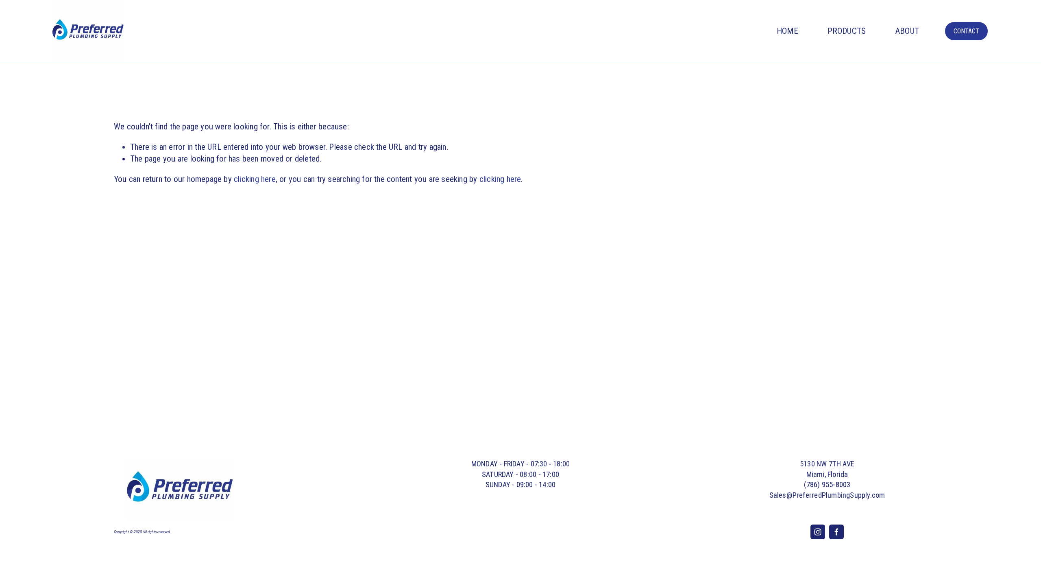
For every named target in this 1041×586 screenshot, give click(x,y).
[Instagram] (817, 532)
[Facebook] (836, 532)
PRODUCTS (847, 31)
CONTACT (966, 31)
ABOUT (907, 31)
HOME (787, 31)
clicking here (255, 179)
